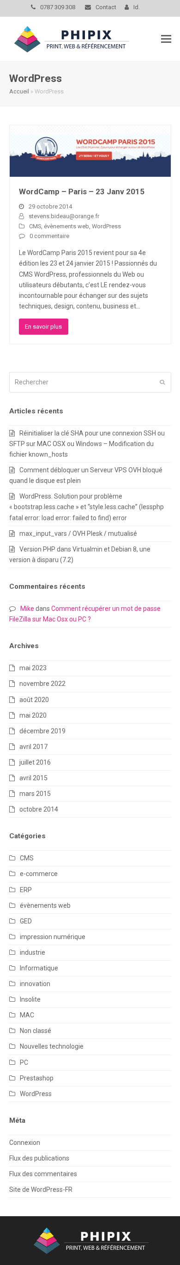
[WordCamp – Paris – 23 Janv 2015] (90, 150)
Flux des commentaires (43, 1174)
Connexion (24, 1142)
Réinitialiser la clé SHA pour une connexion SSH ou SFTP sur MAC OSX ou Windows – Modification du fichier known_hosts (87, 443)
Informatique (39, 968)
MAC (27, 1015)
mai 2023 (33, 668)
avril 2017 (33, 746)
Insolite (30, 999)
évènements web (66, 226)
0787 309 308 (58, 7)
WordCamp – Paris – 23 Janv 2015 (81, 191)
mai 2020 (33, 715)
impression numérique (52, 936)
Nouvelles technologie (52, 1046)
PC (24, 1062)
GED (26, 921)
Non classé (35, 1030)
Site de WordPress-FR (40, 1189)
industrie (32, 952)
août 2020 (34, 699)
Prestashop (37, 1078)
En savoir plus (43, 326)
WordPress (106, 226)
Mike (27, 608)
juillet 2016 (35, 762)
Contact (106, 7)
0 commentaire (49, 235)
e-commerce (39, 873)
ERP (26, 890)
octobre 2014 (38, 809)
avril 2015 (33, 778)
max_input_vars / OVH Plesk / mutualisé (78, 533)
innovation (35, 983)
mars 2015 (35, 793)
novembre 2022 (42, 683)
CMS (35, 226)
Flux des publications (39, 1158)
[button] (166, 39)
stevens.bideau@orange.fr (64, 216)
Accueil (19, 91)
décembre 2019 (42, 731)
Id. (136, 7)
